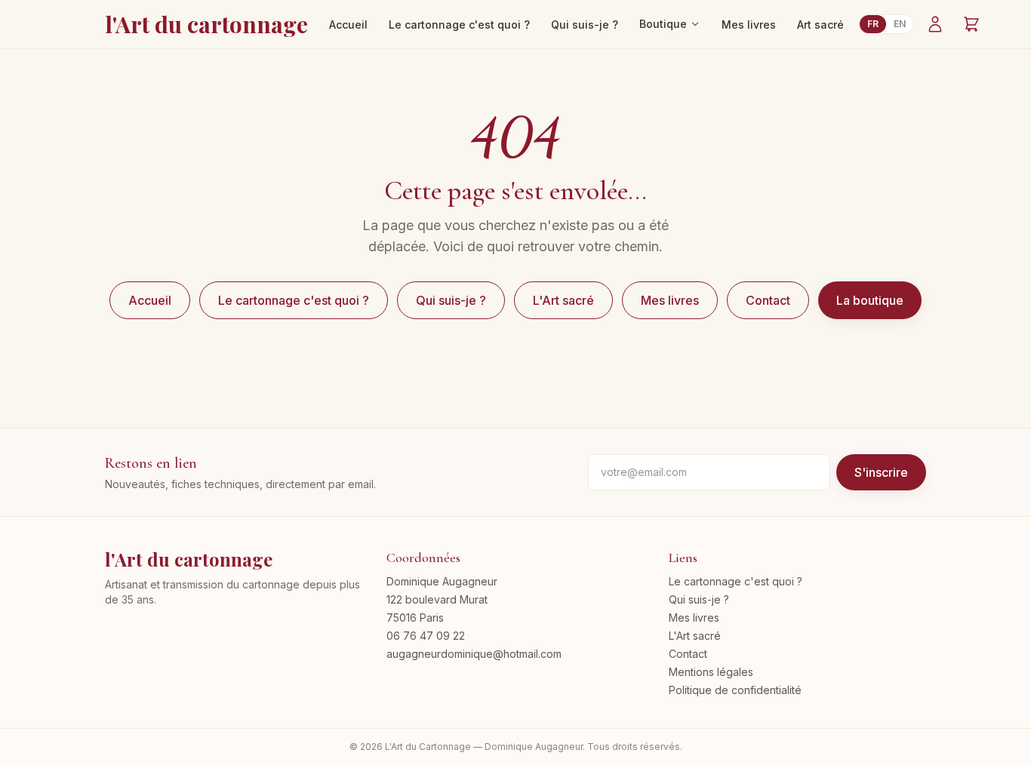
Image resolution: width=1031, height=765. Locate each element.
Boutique (663, 23)
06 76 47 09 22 (425, 635)
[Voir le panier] (971, 24)
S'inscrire (881, 472)
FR (873, 23)
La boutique (869, 300)
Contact (768, 300)
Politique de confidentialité (735, 690)
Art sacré (820, 24)
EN (900, 23)
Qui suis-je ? (584, 24)
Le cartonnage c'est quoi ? (459, 24)
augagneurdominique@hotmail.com (474, 653)
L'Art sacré (563, 300)
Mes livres (749, 24)
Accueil (348, 24)
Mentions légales (711, 671)
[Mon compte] (935, 24)
